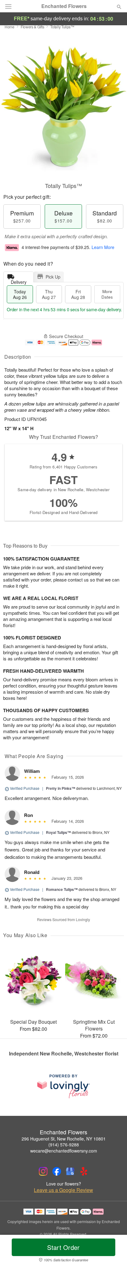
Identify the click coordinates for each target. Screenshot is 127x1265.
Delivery (19, 280)
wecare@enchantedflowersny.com (63, 1151)
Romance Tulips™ (62, 889)
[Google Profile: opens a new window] (70, 1171)
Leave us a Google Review (63, 1190)
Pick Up (53, 277)
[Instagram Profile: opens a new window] (43, 1171)
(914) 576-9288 (63, 1144)
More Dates (107, 294)
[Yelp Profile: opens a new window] (84, 1171)
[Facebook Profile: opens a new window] (56, 1171)
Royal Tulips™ (58, 832)
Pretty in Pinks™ (60, 788)
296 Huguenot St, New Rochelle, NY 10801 (64, 1139)
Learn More (103, 247)
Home (9, 26)
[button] (114, 1251)
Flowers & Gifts (32, 26)
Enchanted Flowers (64, 6)
